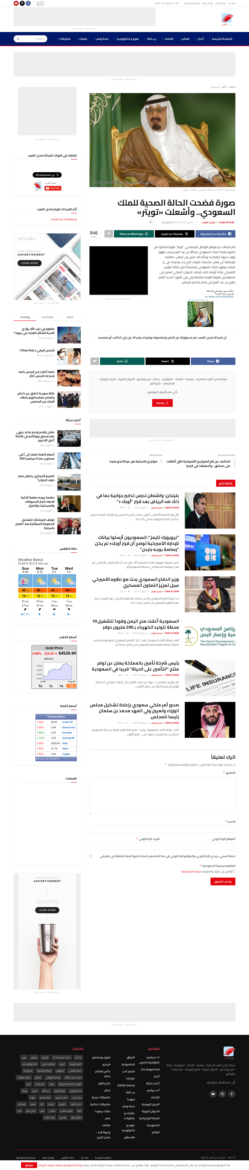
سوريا (131, 1099)
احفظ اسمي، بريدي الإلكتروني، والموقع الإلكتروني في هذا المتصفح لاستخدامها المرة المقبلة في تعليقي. (167, 856)
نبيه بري (63, 1117)
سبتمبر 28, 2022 (139, 723)
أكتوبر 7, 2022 (140, 508)
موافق (29, 1165)
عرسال (51, 1104)
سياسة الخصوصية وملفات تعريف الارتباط (60, 1165)
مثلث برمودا (102, 1111)
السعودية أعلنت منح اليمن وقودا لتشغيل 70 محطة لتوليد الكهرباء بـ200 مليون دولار (135, 624)
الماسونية (128, 1064)
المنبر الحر (128, 1071)
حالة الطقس (220, 3)
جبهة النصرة (60, 1091)
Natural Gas (68, 727)
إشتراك (160, 403)
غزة (41, 1104)
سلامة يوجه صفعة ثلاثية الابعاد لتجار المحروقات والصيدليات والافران (37, 501)
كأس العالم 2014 (102, 1074)
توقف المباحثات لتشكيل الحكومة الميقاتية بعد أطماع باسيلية (34, 524)
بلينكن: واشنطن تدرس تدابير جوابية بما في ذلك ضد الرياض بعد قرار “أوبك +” (137, 498)
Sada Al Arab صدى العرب (165, 508)
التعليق (229, 773)
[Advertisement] (84, 16)
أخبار (201, 38)
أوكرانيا (45, 1057)
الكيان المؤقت (24, 1077)
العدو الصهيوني (53, 1077)
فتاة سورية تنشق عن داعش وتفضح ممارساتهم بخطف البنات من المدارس (35, 397)
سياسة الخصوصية (192, 3)
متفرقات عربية (101, 1097)
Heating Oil (68, 738)
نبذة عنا (232, 3)
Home (232, 87)
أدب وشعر (153, 1090)
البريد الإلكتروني (148, 839)
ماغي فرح (30, 1111)
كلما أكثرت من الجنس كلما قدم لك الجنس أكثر (36, 374)
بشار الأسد (39, 1084)
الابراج (62, 1064)
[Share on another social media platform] (108, 234)
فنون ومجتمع (101, 1057)
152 (120, 723)
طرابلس (62, 1104)
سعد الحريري (61, 1097)
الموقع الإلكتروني (223, 839)
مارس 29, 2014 (184, 222)
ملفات (83, 38)
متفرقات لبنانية (100, 1104)
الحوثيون (60, 1071)
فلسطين (129, 1137)
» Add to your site (43, 759)
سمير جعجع (45, 1097)
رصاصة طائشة (126, 1085)
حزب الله (46, 1091)
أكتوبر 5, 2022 (140, 591)
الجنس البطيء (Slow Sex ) (37, 350)
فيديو (106, 1064)
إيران (24, 1057)
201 (121, 591)
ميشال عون (76, 1117)
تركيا (28, 1084)
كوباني (52, 1111)
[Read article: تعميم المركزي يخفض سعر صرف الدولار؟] (69, 482)
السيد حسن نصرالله (73, 1077)
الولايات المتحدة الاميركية (70, 1084)
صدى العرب (76, 1104)
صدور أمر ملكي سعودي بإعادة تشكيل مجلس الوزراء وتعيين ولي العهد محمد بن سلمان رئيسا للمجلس (134, 711)
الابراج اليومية (151, 1104)
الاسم (230, 821)
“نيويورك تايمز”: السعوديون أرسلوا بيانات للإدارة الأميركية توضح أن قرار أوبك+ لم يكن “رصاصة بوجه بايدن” (137, 543)
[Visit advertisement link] (47, 266)
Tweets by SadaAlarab (64, 219)
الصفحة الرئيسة (222, 38)
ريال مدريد (76, 1097)
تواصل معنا (207, 3)
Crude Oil (67, 722)
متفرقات (65, 38)
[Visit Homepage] (227, 19)
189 (120, 633)
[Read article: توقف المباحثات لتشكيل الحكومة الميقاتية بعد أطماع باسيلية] (69, 526)
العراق (131, 1057)
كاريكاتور (104, 1083)
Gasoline (67, 732)
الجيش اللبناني (75, 1071)
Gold (64, 743)
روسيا (24, 1091)
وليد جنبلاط (49, 1117)
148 (120, 675)
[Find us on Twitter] (22, 3)
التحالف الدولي (48, 1064)
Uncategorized (150, 1069)
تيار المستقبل (75, 1091)
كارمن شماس (66, 1111)
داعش (35, 1091)
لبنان (107, 1090)
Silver (65, 748)
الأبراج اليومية (75, 1064)
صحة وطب (102, 38)
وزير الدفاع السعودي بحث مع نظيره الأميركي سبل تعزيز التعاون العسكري (135, 582)
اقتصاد (169, 38)
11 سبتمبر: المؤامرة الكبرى (149, 1060)
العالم (185, 38)
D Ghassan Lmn (61, 1057)
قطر (79, 1111)
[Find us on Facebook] (28, 3)
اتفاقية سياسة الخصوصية (217, 866)
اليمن (51, 1084)
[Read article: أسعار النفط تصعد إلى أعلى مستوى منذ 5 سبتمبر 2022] (69, 460)
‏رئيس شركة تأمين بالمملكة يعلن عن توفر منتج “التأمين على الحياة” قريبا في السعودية (135, 666)
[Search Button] (17, 38)
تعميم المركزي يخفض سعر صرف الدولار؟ (36, 478)
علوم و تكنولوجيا (128, 38)
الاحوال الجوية (151, 1111)
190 (121, 555)
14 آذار (78, 1057)
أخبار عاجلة (153, 1083)
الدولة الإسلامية (44, 1071)
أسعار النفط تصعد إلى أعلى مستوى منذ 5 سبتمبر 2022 (36, 456)
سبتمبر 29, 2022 (139, 633)
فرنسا (33, 1104)
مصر (107, 1118)
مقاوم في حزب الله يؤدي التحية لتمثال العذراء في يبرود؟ (34, 331)
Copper (66, 754)
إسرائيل (34, 1057)
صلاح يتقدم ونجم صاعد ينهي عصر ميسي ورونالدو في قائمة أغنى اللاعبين (34, 436)
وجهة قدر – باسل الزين (103, 1135)
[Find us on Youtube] (16, 3)
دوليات (130, 1078)
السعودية (214, 87)
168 (121, 508)
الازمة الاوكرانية (149, 1118)
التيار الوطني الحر (30, 1064)
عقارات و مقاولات (129, 1116)
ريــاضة (151, 38)
